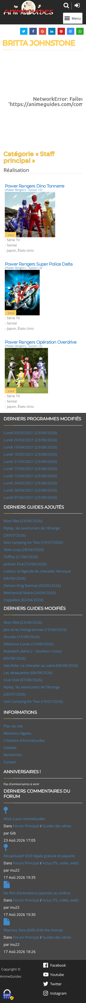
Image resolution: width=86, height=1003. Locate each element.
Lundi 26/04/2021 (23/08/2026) (30, 490)
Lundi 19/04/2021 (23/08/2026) (30, 447)
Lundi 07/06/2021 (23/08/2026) (30, 497)
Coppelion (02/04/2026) (23, 599)
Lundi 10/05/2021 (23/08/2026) (30, 454)
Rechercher (13, 754)
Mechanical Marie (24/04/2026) (30, 592)
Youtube (57, 974)
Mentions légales (17, 733)
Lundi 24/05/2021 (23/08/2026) (30, 483)
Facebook (58, 965)
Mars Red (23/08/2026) (23, 520)
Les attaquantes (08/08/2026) (28, 672)
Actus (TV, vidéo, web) (60, 863)
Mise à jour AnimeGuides (24, 818)
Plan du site (13, 726)
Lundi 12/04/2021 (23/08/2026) (30, 475)
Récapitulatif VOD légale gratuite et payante (39, 855)
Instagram (58, 993)
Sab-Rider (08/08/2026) (41, 665)
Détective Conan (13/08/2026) (28, 643)
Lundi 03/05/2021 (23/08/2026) (30, 432)
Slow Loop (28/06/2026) (24, 549)
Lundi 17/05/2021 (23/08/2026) (30, 468)
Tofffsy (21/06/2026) (21, 556)
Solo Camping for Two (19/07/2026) (33, 542)
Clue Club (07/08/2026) (23, 679)
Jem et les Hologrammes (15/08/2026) (35, 629)
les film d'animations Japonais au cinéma (37, 892)
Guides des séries (57, 825)
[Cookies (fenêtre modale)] (8, 995)
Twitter (56, 983)
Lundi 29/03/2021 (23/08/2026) (30, 439)
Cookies (10, 747)
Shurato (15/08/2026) (21, 636)
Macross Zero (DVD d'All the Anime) (33, 930)
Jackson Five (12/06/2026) (25, 563)
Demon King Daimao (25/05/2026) (32, 585)
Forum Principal (26, 825)
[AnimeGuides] (29, 7)
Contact (10, 761)
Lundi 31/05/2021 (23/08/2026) (30, 461)
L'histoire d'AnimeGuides (24, 740)
